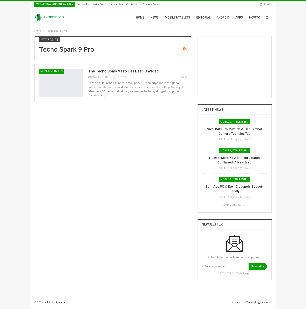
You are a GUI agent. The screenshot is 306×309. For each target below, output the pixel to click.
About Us (84, 4)
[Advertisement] (234, 67)
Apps (239, 17)
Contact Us (133, 4)
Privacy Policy (151, 4)
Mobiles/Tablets (177, 17)
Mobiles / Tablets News (235, 121)
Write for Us (100, 4)
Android (223, 17)
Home (140, 17)
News (155, 17)
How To (254, 17)
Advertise (117, 4)
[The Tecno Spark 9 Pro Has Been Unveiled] (61, 83)
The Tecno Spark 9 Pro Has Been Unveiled (123, 71)
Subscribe (257, 266)
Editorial (203, 17)
